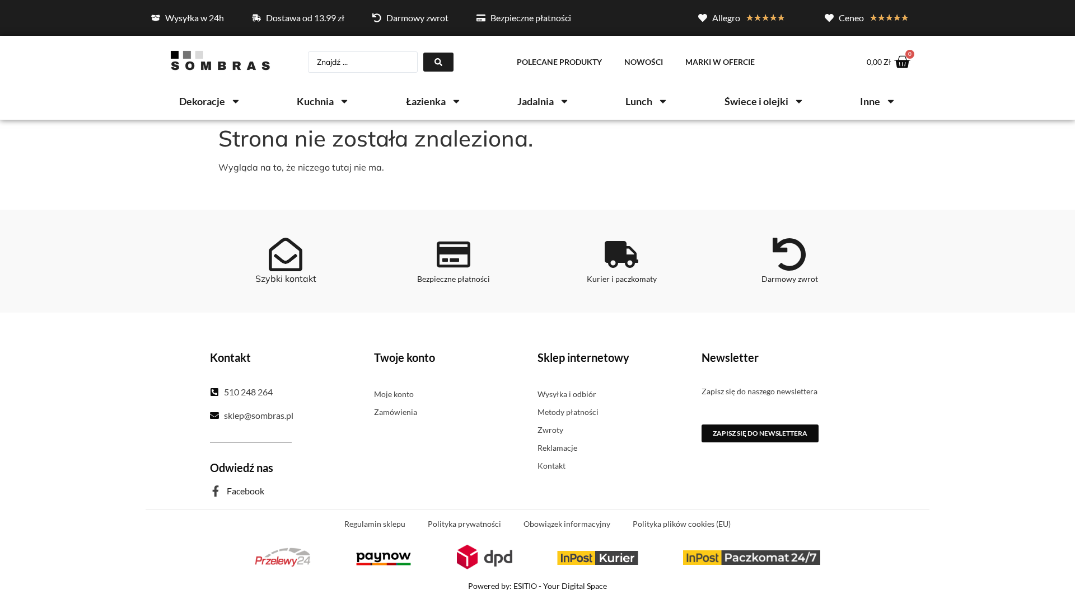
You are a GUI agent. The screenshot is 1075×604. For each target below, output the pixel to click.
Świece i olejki (756, 101)
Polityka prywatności (464, 523)
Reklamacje (557, 447)
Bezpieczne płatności (453, 279)
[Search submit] (438, 62)
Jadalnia (535, 101)
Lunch (638, 101)
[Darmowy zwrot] (789, 254)
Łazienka (426, 101)
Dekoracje (202, 101)
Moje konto (394, 394)
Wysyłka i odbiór (567, 394)
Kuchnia (315, 101)
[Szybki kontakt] (285, 254)
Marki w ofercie (720, 62)
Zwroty (550, 430)
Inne (870, 101)
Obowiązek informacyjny (567, 523)
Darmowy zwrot (789, 279)
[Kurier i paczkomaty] (621, 254)
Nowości (643, 62)
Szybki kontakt (285, 278)
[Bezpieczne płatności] (453, 254)
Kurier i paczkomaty (622, 279)
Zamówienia (395, 412)
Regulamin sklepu (374, 523)
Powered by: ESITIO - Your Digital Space (537, 586)
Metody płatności (568, 412)
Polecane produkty (559, 62)
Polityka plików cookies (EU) (682, 523)
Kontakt (551, 465)
